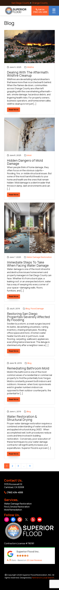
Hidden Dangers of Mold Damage (25, 162)
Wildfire (30, 67)
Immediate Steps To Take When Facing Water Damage (28, 264)
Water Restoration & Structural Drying (22, 418)
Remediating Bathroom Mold (28, 368)
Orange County (40, 2)
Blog (28, 308)
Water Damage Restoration (39, 257)
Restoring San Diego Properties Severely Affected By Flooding (28, 317)
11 (30, 465)
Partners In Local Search (43, 577)
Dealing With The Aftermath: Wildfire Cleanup (28, 74)
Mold (29, 155)
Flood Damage (37, 308)
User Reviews (34, 560)
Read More (14, 110)
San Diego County (21, 2)
